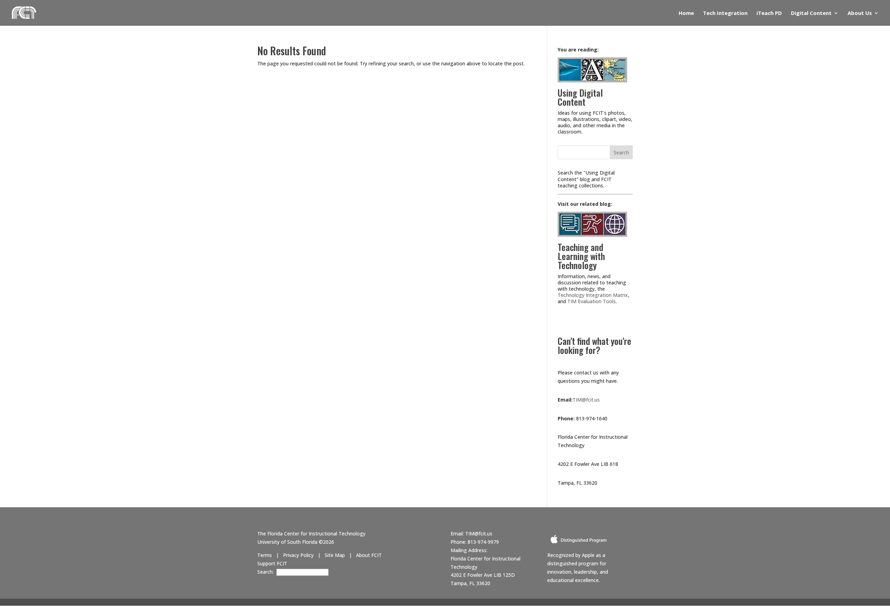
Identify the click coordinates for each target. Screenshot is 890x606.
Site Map (335, 555)
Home (686, 13)
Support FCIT (272, 563)
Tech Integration (725, 13)
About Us (860, 13)
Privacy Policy (298, 555)
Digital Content (811, 13)
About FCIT (369, 555)
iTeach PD (769, 13)
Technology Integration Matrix (593, 295)
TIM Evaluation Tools (591, 301)
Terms (264, 555)
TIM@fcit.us (586, 399)
